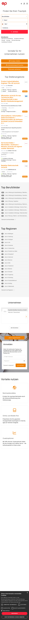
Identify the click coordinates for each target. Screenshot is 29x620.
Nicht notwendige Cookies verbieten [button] (14, 617)
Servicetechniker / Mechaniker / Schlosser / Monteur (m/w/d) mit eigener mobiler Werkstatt (11, 145)
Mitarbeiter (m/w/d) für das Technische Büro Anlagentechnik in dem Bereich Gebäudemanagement (12, 98)
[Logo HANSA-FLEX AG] (26, 143)
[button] (26, 28)
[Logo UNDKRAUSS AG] (26, 166)
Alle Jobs (3, 85)
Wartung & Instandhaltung (7, 38)
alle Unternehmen (14, 327)
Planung (3, 40)
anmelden (20, 365)
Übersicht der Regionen (7, 290)
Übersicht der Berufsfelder (7, 219)
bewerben (25, 91)
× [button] (27, 592)
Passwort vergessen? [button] (8, 365)
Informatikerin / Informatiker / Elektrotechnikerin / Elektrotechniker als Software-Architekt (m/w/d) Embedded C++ (12, 119)
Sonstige (8, 40)
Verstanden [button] (14, 613)
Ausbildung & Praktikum (6, 42)
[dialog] (14, 605)
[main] (14, 230)
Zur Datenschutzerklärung (14, 602)
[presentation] (21, 3)
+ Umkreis (5, 28)
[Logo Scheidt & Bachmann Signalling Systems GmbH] (26, 116)
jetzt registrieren (14, 338)
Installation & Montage (19, 38)
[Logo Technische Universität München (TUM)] (26, 96)
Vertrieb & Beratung (16, 40)
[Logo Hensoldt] (26, 82)
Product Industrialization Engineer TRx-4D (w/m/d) (10, 82)
